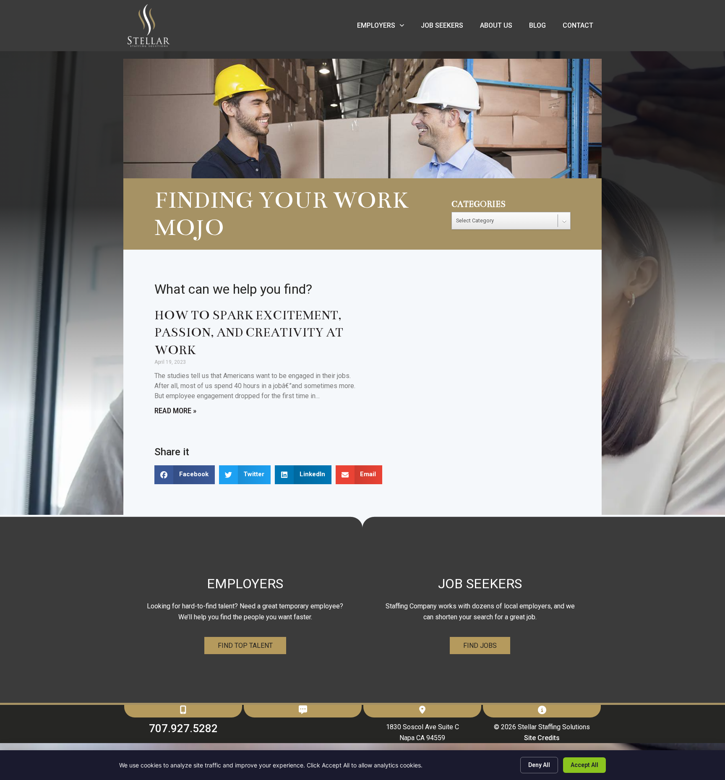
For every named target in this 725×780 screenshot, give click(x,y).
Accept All (584, 765)
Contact (582, 27)
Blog (541, 27)
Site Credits (542, 738)
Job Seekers (446, 27)
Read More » (175, 410)
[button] (184, 474)
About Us (500, 27)
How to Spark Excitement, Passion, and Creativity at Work (248, 332)
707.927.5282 (183, 728)
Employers (384, 27)
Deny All (539, 765)
